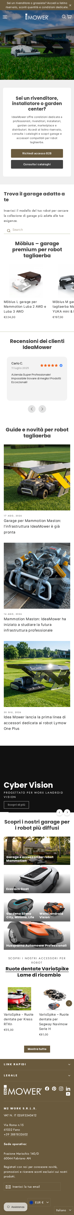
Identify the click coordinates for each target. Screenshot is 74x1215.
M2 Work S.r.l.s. (20, 1108)
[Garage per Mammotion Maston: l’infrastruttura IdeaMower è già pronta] (37, 477)
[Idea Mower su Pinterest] (54, 1088)
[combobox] (37, 229)
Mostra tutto (37, 1049)
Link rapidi (15, 1064)
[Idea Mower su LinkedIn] (68, 1088)
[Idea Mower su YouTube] (68, 1093)
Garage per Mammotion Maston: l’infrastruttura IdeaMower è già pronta (32, 526)
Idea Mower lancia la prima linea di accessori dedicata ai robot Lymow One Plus (35, 723)
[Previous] (59, 812)
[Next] (67, 812)
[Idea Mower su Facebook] (47, 1088)
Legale (11, 1075)
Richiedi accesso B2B (37, 153)
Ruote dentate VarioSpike (37, 968)
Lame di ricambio (39, 975)
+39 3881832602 (16, 1134)
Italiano (61, 1210)
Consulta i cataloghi (37, 164)
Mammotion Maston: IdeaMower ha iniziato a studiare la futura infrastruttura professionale (35, 625)
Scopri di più (16, 805)
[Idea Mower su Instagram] (61, 1088)
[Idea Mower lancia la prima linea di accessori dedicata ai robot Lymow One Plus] (37, 674)
